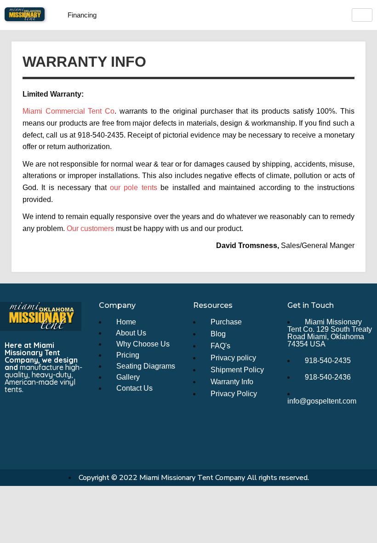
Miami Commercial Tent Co (68, 111)
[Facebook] (16, 413)
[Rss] (72, 413)
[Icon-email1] (44, 413)
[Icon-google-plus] (16, 438)
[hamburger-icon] (362, 15)
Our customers (90, 228)
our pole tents (133, 187)
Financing (82, 15)
